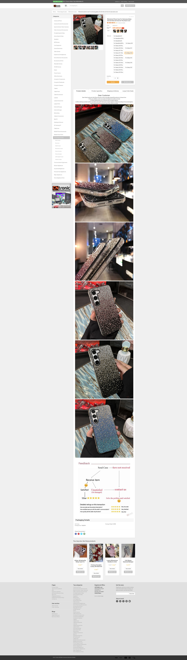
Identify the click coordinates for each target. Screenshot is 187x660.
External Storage (58, 106)
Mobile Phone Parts (58, 134)
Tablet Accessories (58, 94)
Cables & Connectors (59, 116)
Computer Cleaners (58, 85)
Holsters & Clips (58, 159)
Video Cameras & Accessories (61, 30)
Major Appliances (58, 174)
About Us (54, 594)
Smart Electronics (58, 48)
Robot (55, 70)
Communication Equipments (60, 162)
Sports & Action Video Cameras (61, 27)
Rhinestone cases (73, 11)
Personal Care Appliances (60, 171)
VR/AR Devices (57, 67)
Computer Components (59, 79)
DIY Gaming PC (57, 125)
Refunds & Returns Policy (57, 593)
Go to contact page (99, 596)
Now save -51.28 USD (57, 1)
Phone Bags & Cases (59, 137)
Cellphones (56, 128)
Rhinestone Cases (59, 148)
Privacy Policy (55, 587)
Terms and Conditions (57, 588)
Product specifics (97, 91)
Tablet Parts (57, 91)
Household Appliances (59, 168)
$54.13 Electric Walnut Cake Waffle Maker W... (73, 1)
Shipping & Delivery (113, 91)
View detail (80, 568)
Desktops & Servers (58, 122)
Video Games (57, 51)
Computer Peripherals (59, 82)
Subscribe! (131, 593)
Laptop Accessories (58, 100)
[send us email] (130, 601)
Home (54, 11)
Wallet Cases (58, 145)
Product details (81, 91)
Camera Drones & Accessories (61, 23)
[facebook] (117, 601)
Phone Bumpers (58, 154)
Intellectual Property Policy (58, 597)
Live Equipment (57, 45)
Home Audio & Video (59, 36)
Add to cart (81, 571)
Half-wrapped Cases (59, 156)
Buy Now (113, 82)
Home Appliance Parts (59, 177)
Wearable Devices (58, 63)
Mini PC (56, 119)
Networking (56, 113)
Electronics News (56, 616)
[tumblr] (123, 601)
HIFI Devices (57, 42)
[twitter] (120, 601)
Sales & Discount (56, 615)
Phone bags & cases (62, 11)
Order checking (124, 1)
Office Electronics (58, 76)
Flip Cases (57, 143)
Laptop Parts (57, 103)
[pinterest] (126, 601)
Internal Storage (58, 110)
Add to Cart (128, 82)
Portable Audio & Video (59, 33)
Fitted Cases (57, 140)
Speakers (56, 39)
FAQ (53, 590)
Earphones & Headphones (60, 54)
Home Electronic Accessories (60, 57)
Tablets (56, 88)
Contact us (117, 1)
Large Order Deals (128, 91)
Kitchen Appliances (58, 165)
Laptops (56, 97)
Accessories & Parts (58, 60)
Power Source (57, 73)
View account (131, 1)
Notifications (55, 613)
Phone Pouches (58, 151)
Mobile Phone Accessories (60, 131)
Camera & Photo (58, 20)
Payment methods (56, 591)
